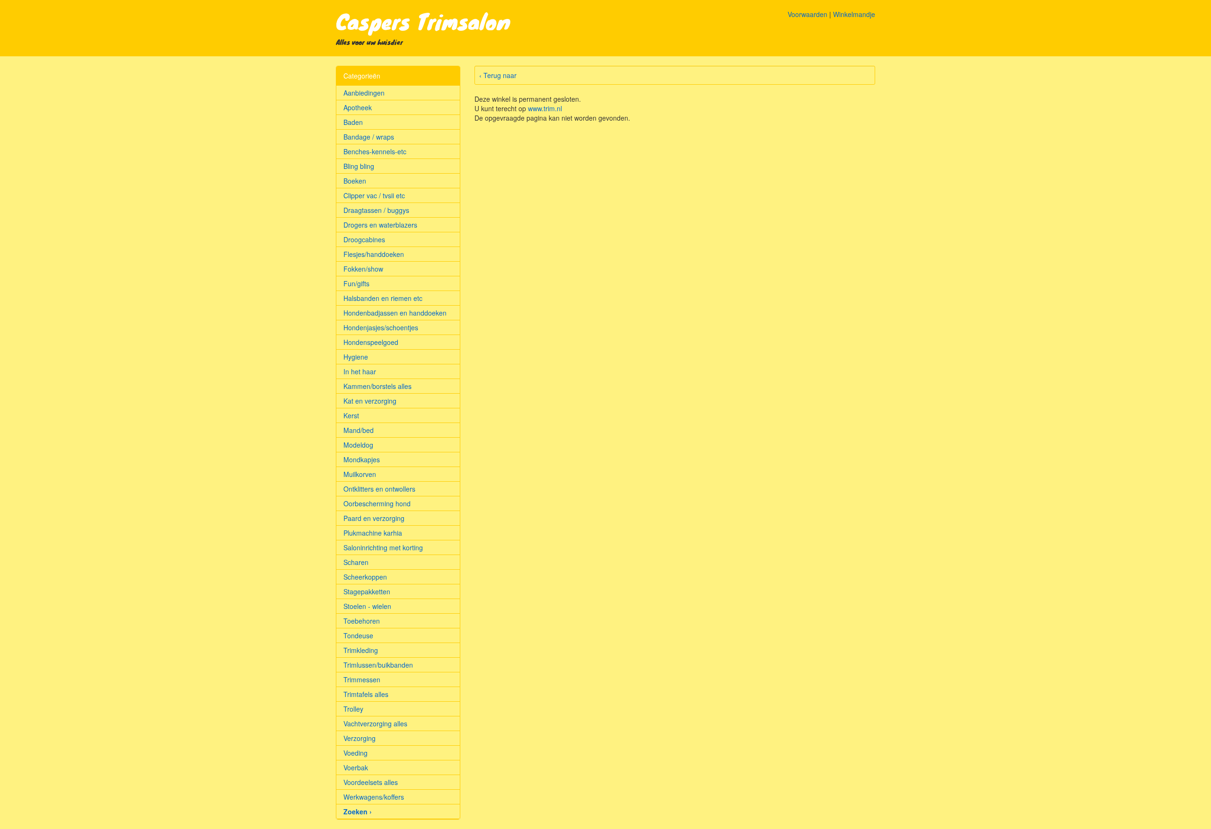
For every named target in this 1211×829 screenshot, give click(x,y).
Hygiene (355, 357)
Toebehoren (361, 621)
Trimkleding (360, 650)
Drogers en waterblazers (380, 224)
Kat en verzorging (369, 401)
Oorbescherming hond (377, 503)
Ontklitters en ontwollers (379, 489)
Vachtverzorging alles (375, 723)
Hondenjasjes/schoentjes (380, 327)
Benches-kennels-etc (374, 151)
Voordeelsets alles (370, 782)
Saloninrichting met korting (383, 547)
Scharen (356, 562)
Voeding (355, 753)
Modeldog (358, 445)
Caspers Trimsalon (423, 21)
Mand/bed (358, 430)
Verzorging (359, 738)
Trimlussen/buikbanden (378, 665)
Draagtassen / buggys (376, 210)
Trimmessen (361, 679)
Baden (353, 122)
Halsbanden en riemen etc (382, 298)
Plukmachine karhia (372, 533)
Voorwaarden (807, 14)
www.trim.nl (545, 108)
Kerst (351, 415)
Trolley (353, 709)
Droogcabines (364, 239)
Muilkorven (359, 474)
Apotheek (357, 107)
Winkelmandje (854, 14)
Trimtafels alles (365, 694)
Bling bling (358, 166)
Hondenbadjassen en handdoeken (395, 312)
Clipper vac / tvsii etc (374, 195)
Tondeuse (358, 635)
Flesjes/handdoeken (373, 254)
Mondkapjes (361, 459)
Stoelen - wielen (367, 606)
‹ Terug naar (498, 75)
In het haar (359, 371)
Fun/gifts (356, 283)
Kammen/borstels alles (377, 386)
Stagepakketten (366, 591)
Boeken (354, 180)
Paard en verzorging (373, 518)
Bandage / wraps (368, 136)
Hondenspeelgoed (370, 342)
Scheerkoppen (365, 577)
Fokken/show (363, 268)
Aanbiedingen (364, 92)
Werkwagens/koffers (373, 797)
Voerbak (355, 767)
